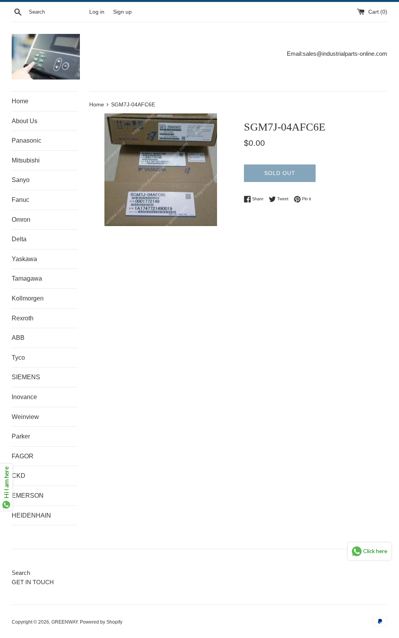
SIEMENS (26, 377)
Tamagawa (27, 278)
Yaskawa (24, 259)
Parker (21, 436)
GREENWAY (64, 622)
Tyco (18, 357)
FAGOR (23, 456)
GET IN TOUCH (33, 582)
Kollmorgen (28, 298)
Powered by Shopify (101, 622)
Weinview (25, 417)
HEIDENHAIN (31, 515)
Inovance (24, 397)
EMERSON (28, 495)
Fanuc (20, 199)
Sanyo (21, 180)
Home (20, 101)
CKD (18, 475)
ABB (18, 337)
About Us (24, 121)
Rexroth (23, 318)
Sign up (122, 12)
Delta (19, 239)
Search (21, 572)
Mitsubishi (26, 160)
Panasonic (26, 140)
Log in (96, 12)
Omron (21, 219)
